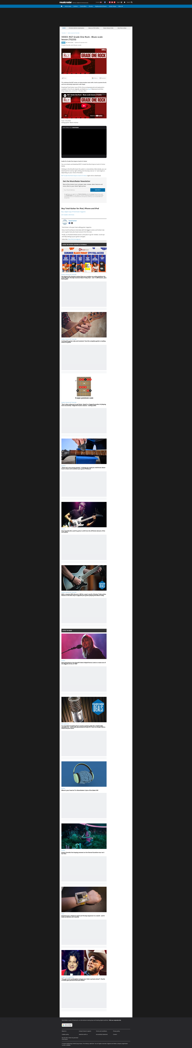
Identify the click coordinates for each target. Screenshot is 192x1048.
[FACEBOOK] (70, 223)
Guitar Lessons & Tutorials (73, 33)
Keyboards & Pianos (101, 6)
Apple (89, 89)
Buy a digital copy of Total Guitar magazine (73, 212)
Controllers (83, 6)
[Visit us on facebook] (105, 2)
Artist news (68, 6)
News (63, 42)
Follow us (96, 78)
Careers (115, 1034)
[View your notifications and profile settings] (124, 2)
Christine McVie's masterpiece (76, 28)
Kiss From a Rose (122, 28)
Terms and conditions (101, 1031)
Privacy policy (116, 1031)
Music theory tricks (108, 28)
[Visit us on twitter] (107, 2)
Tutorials (64, 33)
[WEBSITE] (72, 223)
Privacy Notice (69, 195)
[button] (129, 2)
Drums (91, 6)
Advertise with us (83, 1034)
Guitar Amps (112, 6)
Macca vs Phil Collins (93, 28)
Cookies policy (65, 1034)
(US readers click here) (67, 215)
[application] (84, 142)
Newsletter (103, 78)
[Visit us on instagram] (110, 2)
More (120, 6)
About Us (64, 1031)
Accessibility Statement (102, 1034)
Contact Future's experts (85, 1031)
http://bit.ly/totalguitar (74, 239)
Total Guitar (70, 42)
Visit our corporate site (115, 1020)
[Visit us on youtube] (112, 2)
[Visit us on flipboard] (114, 2)
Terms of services (82, 194)
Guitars (76, 6)
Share (65, 78)
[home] (62, 6)
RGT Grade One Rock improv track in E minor (74, 175)
